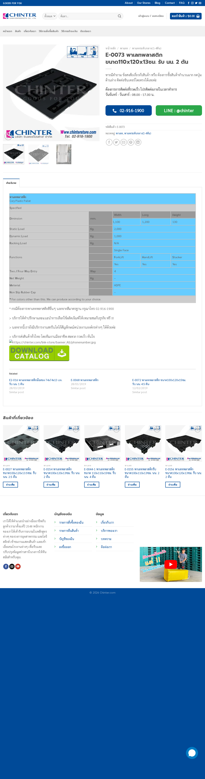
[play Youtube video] (171, 564)
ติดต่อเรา (85, 31)
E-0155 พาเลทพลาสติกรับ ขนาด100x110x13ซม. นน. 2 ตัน (142, 472)
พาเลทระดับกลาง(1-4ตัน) (146, 48)
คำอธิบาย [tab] (11, 183)
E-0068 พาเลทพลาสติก (84, 380)
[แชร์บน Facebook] (109, 142)
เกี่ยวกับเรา (30, 31)
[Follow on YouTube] (18, 566)
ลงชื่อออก (65, 547)
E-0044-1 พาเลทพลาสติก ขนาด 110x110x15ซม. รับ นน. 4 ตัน (100, 472)
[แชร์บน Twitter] (116, 142)
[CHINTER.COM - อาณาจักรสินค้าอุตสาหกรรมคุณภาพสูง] (19, 16)
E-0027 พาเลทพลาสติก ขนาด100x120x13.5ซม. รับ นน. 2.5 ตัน (19, 472)
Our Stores (143, 3)
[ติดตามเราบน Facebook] (188, 3)
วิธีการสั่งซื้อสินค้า (48, 31)
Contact (170, 3)
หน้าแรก (7, 31)
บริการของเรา (109, 530)
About (129, 3)
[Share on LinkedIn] (138, 142)
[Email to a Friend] (123, 142)
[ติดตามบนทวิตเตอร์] (196, 3)
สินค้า (18, 31)
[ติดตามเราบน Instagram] (192, 3)
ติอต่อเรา (106, 547)
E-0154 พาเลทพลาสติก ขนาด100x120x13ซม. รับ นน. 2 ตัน (62, 472)
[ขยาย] (8, 136)
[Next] (92, 92)
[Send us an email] (200, 3)
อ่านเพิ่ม (10, 484)
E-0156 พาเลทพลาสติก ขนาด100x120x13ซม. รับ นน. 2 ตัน (183, 472)
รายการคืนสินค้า (69, 530)
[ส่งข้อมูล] (119, 16)
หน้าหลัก (111, 48)
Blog (157, 3)
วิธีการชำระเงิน (69, 31)
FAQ (181, 3)
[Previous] (10, 92)
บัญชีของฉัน (66, 539)
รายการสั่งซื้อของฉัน (71, 522)
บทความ (106, 539)
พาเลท (124, 48)
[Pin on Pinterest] (131, 142)
